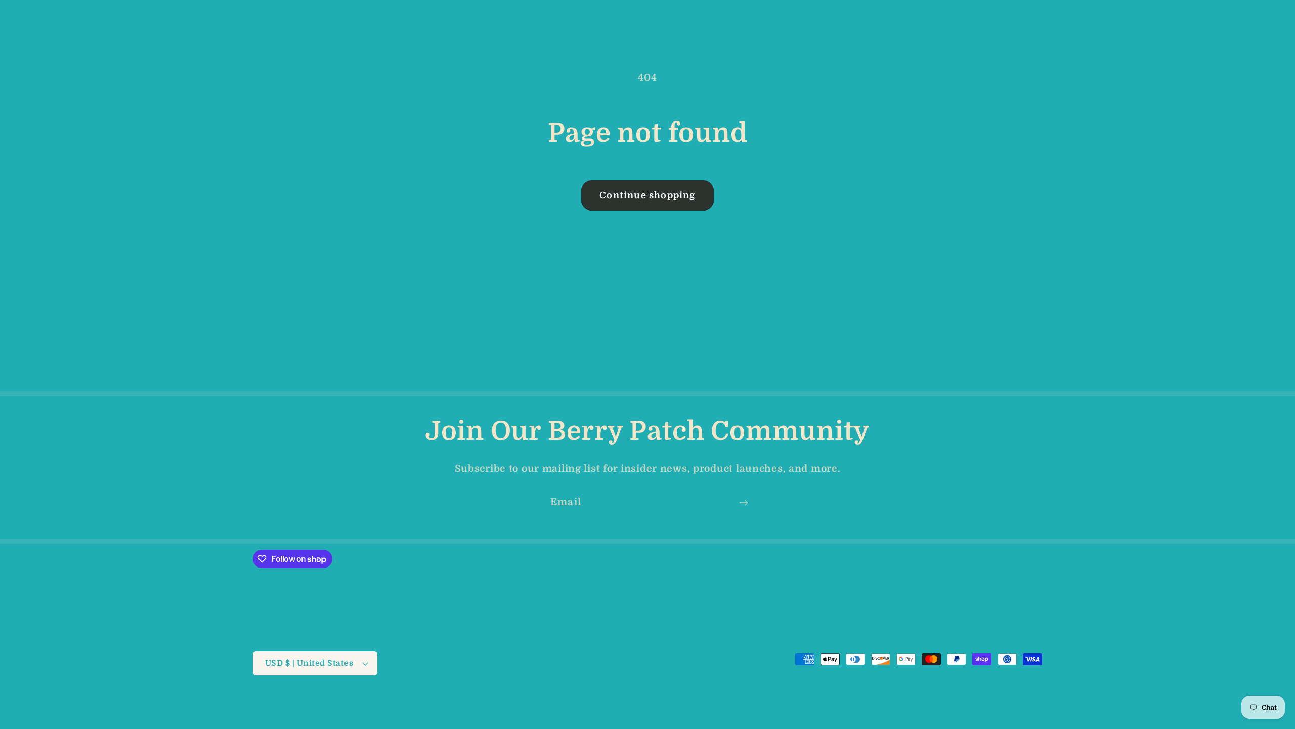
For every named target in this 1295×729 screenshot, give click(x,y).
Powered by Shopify (403, 705)
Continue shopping (647, 195)
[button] (25, 13)
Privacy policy (541, 704)
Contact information (758, 704)
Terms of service (609, 704)
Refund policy (477, 704)
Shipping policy (680, 704)
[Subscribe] (743, 502)
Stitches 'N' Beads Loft (324, 705)
